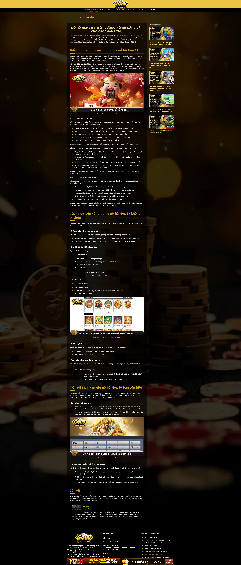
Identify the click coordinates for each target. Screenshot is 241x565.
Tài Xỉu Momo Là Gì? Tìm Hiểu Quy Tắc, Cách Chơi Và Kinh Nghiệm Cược (160, 88)
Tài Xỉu (117, 10)
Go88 (84, 10)
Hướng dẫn (91, 10)
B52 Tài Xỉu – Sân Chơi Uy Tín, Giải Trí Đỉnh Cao (160, 132)
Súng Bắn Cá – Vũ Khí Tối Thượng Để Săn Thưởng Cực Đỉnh (160, 65)
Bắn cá (124, 10)
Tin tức (131, 10)
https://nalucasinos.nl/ (91, 509)
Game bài (102, 10)
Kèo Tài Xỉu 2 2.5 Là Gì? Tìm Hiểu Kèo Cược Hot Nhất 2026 (160, 111)
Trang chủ (84, 17)
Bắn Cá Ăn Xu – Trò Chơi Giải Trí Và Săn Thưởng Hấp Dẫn (160, 43)
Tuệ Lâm (159, 554)
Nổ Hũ (110, 10)
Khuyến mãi (140, 10)
